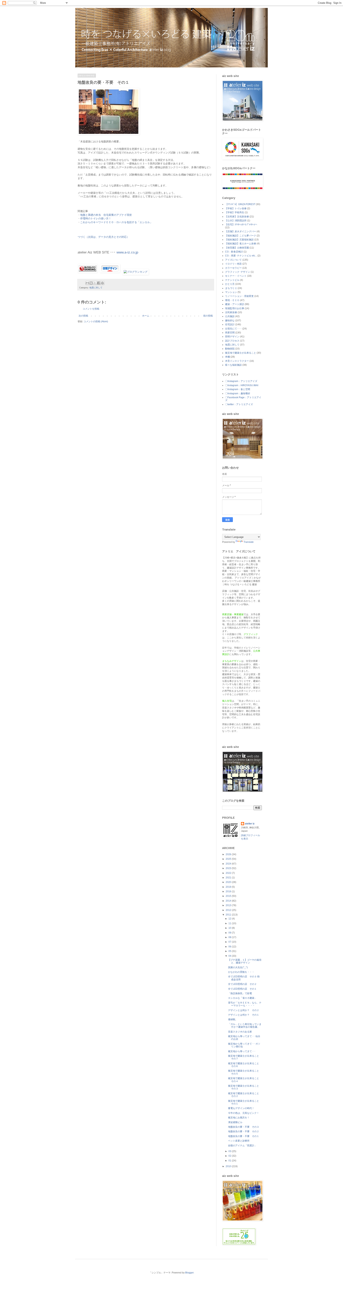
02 (230, 1155)
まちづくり (231, 288)
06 (230, 946)
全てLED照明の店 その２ (242, 984)
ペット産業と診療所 (239, 1140)
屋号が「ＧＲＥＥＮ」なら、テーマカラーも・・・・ (244, 1004)
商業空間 (230, 332)
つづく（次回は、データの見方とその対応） (103, 236)
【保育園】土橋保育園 (237, 247)
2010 (229, 1166)
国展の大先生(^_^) (238, 967)
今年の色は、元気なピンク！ (243, 1113)
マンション (231, 292)
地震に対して (95, 287)
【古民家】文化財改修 (237, 216)
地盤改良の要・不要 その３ (243, 1126)
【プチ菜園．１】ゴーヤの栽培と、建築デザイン (244, 961)
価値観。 (233, 1019)
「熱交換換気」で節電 (240, 993)
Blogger (189, 1272)
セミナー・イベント (236, 275)
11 (230, 923)
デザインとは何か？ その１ (243, 1014)
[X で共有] (95, 283)
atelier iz (249, 823)
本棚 (227, 356)
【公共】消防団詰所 (236, 220)
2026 (229, 854)
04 (230, 956)
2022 (229, 873)
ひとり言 (230, 284)
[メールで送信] (87, 283)
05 (230, 951)
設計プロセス (232, 340)
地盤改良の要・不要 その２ (243, 1131)
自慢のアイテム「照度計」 (242, 1145)
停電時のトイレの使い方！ (95, 218)
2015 (229, 896)
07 (230, 941)
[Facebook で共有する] (99, 283)
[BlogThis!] (91, 283)
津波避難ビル (235, 1122)
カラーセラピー (233, 268)
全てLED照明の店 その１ (242, 988)
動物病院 (230, 348)
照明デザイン (232, 336)
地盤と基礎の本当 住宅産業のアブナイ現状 (106, 214)
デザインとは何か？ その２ (243, 1010)
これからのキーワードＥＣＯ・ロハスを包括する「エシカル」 (116, 222)
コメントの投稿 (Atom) (96, 321)
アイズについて (233, 259)
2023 (229, 868)
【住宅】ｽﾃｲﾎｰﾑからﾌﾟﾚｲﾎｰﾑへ (241, 224)
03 (230, 1151)
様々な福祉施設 (233, 365)
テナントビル (232, 280)
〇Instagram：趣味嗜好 (237, 393)
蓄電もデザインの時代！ (241, 1108)
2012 (229, 910)
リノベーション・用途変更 (239, 296)
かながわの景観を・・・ (241, 972)
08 (230, 937)
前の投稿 (208, 315)
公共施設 (230, 316)
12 (230, 918)
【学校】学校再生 (234, 212)
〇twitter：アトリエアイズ (239, 404)
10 (230, 928)
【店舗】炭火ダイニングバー (240, 231)
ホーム (145, 315)
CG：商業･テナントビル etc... (241, 255)
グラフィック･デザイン (237, 272)
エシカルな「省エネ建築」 (242, 998)
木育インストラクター (237, 361)
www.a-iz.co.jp (127, 252)
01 (230, 1160)
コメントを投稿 (91, 308)
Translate (249, 542)
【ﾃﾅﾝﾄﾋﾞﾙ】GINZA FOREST (240, 204)
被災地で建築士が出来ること (240, 352)
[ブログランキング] (135, 271)
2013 (229, 905)
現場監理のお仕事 (234, 308)
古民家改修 (231, 312)
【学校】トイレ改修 (236, 208)
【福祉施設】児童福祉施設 (239, 239)
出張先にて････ (233, 328)
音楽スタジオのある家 (240, 1031)
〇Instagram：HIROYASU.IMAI (241, 385)
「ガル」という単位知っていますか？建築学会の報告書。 (244, 1025)
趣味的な (230, 320)
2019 (229, 887)
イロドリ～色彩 (233, 263)
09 (230, 932)
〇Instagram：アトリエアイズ (241, 381)
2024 (229, 863)
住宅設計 (230, 324)
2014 (229, 900)
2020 (229, 882)
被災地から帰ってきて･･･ (241, 1051)
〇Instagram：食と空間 (237, 389)
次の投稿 (83, 315)
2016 (229, 891)
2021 (229, 877)
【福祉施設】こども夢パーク (240, 235)
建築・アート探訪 (234, 304)
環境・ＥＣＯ (232, 300)
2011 (229, 914)
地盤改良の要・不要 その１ (243, 1136)
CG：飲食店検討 (234, 251)
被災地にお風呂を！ (239, 1117)
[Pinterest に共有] (102, 283)
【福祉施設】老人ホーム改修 (240, 243)
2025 (229, 859)
